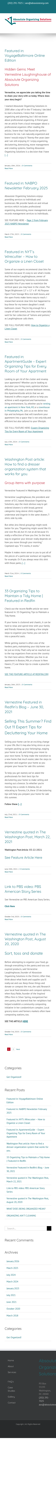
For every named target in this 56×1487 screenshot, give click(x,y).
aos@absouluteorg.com (37, 3)
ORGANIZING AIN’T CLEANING (21, 1215)
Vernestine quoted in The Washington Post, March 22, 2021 (27, 837)
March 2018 (12, 1315)
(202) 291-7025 (15, 3)
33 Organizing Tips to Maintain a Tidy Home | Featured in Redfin (24, 596)
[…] (6, 155)
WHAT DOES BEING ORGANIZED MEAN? (26, 1208)
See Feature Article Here (23, 857)
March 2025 (12, 1268)
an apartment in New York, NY (19, 407)
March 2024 (12, 1281)
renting (46, 403)
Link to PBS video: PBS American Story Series (23, 889)
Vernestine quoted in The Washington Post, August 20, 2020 (25, 939)
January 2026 (13, 1261)
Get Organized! (14, 1076)
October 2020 (13, 1308)
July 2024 (11, 1274)
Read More (9, 168)
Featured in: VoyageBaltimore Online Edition (25, 55)
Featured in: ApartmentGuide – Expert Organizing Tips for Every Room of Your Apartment (25, 363)
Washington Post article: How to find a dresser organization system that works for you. (25, 466)
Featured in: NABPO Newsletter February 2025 (26, 185)
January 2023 (13, 1288)
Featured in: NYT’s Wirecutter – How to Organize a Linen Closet (24, 256)
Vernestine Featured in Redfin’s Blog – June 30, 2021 (24, 707)
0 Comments (27, 165)
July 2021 (11, 1295)
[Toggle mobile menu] (49, 27)
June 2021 (11, 1302)
